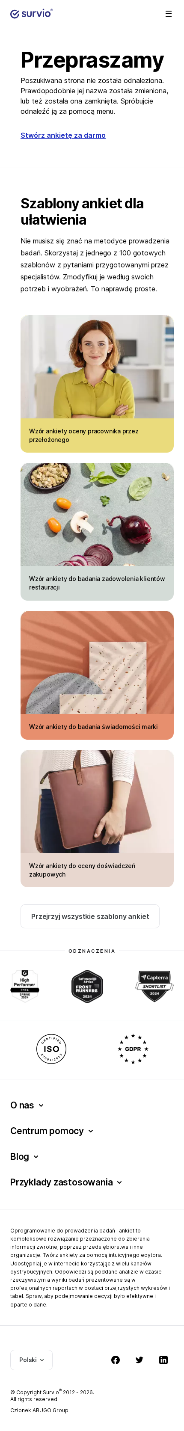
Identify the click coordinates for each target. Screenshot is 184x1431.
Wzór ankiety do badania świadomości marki (93, 726)
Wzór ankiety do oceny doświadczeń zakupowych (82, 870)
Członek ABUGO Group (39, 1410)
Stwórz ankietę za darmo (63, 135)
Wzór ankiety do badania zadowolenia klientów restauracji (97, 583)
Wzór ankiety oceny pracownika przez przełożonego (84, 435)
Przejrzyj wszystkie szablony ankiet (90, 916)
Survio (52, 1392)
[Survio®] (31, 13)
